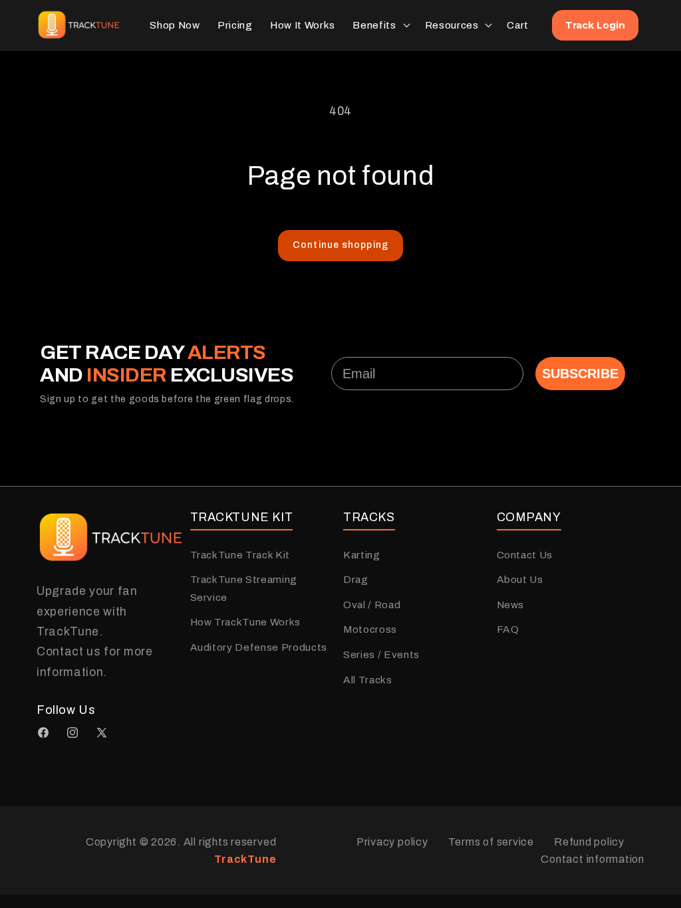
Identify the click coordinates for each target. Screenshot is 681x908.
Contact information (592, 859)
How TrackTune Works (245, 621)
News (511, 604)
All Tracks (367, 679)
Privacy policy (392, 842)
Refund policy (589, 842)
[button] (380, 25)
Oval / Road (371, 604)
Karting (361, 554)
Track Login (595, 25)
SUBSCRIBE (580, 373)
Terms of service (491, 842)
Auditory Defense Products (259, 647)
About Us (520, 579)
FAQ (508, 629)
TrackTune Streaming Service (244, 588)
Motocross (370, 629)
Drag (355, 579)
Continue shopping (340, 245)
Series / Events (381, 654)
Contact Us (525, 554)
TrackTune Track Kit (240, 554)
